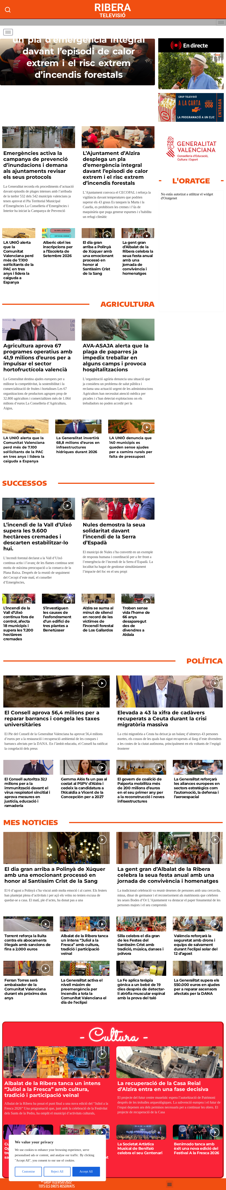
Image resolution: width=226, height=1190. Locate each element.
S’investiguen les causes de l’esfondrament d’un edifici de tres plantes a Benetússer (57, 619)
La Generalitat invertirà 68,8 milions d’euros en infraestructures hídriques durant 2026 (78, 445)
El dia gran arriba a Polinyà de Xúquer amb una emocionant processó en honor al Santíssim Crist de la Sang (98, 258)
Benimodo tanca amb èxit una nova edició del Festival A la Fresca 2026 (196, 1148)
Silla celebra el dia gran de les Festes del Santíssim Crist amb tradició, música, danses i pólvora (140, 945)
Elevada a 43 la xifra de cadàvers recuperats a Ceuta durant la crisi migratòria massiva (162, 718)
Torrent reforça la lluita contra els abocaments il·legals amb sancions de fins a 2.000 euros (27, 942)
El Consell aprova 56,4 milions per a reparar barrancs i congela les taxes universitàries (52, 718)
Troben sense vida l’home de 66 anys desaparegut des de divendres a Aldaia (136, 621)
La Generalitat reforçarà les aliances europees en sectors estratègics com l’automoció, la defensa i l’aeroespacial (197, 788)
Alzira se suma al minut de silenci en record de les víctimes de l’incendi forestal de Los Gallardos (98, 619)
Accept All (86, 1171)
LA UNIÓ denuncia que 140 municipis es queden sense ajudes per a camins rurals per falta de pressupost (130, 447)
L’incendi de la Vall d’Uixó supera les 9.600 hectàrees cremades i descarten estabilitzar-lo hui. (37, 537)
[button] (169, 1184)
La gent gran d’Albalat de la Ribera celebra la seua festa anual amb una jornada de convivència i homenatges (137, 258)
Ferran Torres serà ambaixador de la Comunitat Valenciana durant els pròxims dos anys (25, 989)
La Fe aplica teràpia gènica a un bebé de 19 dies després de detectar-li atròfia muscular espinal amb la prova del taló (141, 989)
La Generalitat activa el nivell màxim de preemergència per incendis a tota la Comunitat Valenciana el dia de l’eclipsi (83, 991)
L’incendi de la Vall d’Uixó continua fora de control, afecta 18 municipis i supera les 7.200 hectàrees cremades (18, 623)
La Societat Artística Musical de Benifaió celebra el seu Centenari (139, 1148)
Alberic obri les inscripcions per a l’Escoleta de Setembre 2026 (58, 249)
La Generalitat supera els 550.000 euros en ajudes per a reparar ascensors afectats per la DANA (197, 987)
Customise (28, 1171)
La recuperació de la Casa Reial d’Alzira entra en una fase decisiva (163, 1086)
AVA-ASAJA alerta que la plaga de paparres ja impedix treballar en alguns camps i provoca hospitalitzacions (116, 358)
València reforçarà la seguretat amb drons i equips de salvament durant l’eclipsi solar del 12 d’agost (195, 945)
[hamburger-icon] (221, 22)
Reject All (57, 1171)
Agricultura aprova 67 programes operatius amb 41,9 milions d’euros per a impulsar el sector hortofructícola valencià (37, 358)
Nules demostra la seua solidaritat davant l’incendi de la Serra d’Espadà (114, 534)
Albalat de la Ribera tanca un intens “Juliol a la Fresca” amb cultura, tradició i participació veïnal (84, 945)
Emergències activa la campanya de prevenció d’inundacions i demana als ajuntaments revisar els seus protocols (35, 165)
